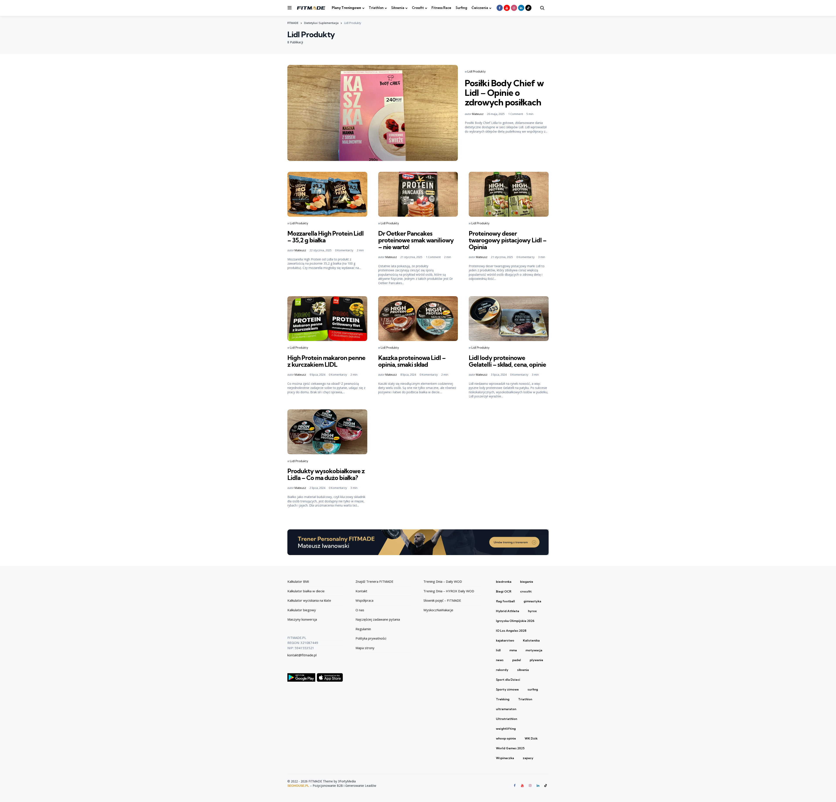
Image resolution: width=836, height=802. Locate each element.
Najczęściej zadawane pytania (378, 619)
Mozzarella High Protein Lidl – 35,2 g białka (325, 237)
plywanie (536, 660)
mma (513, 650)
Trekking (502, 699)
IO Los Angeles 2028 (511, 631)
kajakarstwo (505, 640)
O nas (360, 610)
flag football (505, 601)
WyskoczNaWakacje (438, 610)
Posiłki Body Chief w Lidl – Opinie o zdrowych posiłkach (504, 93)
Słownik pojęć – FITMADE (442, 600)
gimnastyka (532, 601)
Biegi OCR (503, 591)
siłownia (523, 670)
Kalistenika (531, 640)
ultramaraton (506, 709)
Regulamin (363, 629)
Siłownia (397, 8)
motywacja (534, 650)
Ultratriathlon (506, 719)
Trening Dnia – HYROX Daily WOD (448, 591)
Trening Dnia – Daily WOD (442, 581)
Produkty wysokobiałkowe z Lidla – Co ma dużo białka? (326, 474)
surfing (533, 689)
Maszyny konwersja (302, 619)
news (500, 660)
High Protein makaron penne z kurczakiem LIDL (326, 361)
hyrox (532, 611)
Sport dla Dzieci (508, 680)
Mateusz (478, 114)
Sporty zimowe (507, 689)
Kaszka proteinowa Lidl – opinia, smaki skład (412, 361)
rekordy (502, 670)
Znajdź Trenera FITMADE (374, 581)
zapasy (528, 758)
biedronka (503, 582)
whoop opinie (506, 738)
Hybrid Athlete (507, 611)
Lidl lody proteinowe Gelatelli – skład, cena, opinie (507, 361)
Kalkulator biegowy (301, 610)
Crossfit (418, 8)
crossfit (526, 591)
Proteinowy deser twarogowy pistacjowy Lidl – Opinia (507, 240)
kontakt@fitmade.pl (302, 655)
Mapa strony (365, 648)
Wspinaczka (505, 758)
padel (516, 660)
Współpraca (364, 600)
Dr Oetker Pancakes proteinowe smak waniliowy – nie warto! (416, 240)
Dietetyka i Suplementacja (321, 23)
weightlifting (506, 729)
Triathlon (376, 8)
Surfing (461, 8)
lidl (498, 650)
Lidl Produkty (476, 71)
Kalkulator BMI (298, 581)
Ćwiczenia (480, 8)
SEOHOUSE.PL (298, 785)
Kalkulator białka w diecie (306, 591)
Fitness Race (441, 8)
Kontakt (361, 591)
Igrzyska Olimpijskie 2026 (515, 621)
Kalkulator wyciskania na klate (309, 600)
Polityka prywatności (371, 638)
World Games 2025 (510, 748)
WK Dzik (531, 738)
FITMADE (292, 23)
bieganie (526, 582)
